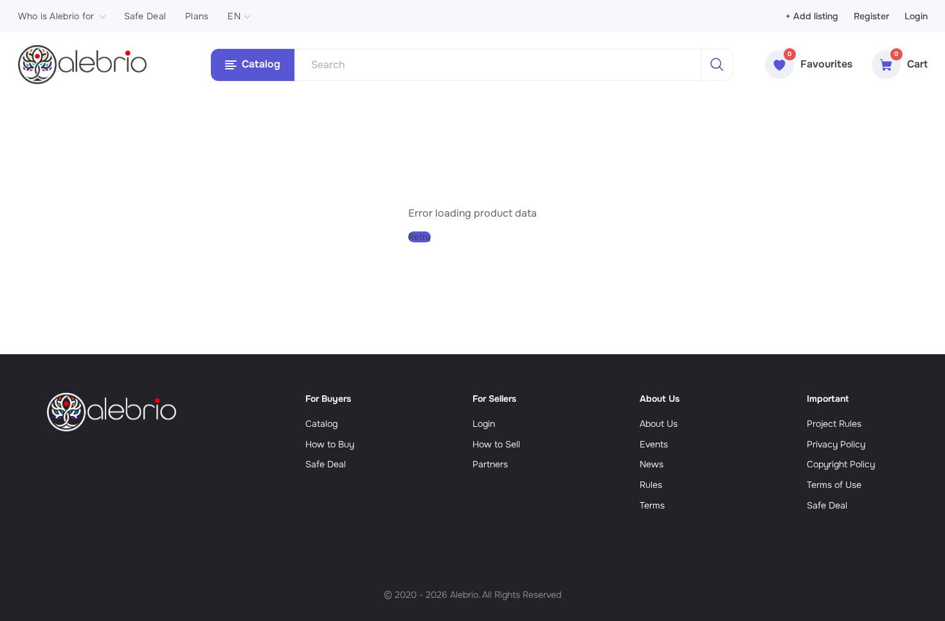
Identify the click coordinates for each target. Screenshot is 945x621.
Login (916, 16)
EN (234, 16)
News (651, 464)
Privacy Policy (836, 444)
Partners (490, 464)
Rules (651, 485)
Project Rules (834, 423)
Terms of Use (834, 485)
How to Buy (329, 444)
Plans (196, 16)
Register (871, 16)
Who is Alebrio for (56, 16)
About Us (659, 423)
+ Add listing (812, 16)
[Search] (717, 65)
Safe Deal (145, 16)
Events (654, 444)
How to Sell (496, 444)
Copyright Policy (841, 464)
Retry (419, 236)
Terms (652, 505)
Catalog (321, 423)
